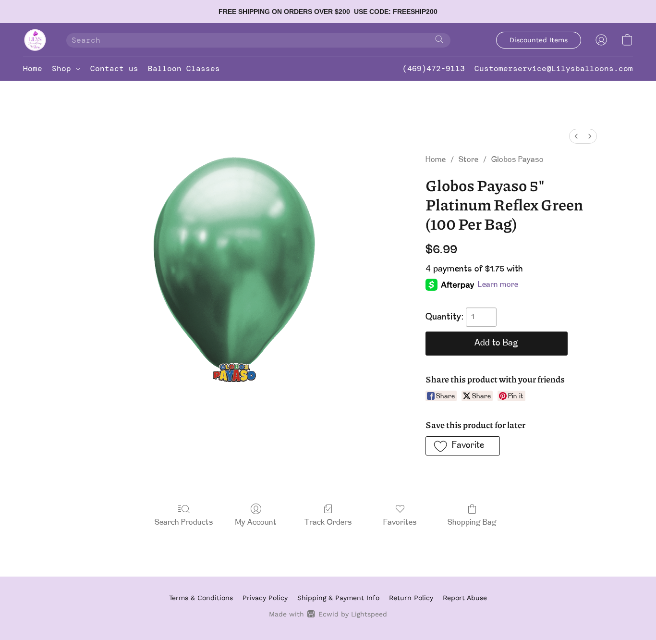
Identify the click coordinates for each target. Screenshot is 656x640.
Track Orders (328, 523)
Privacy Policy (265, 598)
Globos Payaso (517, 160)
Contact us (114, 68)
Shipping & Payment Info (338, 598)
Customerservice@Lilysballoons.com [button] (553, 68)
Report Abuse (465, 598)
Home (32, 68)
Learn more (498, 285)
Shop (64, 68)
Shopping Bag (472, 523)
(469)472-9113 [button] (433, 68)
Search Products (184, 523)
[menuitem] (576, 136)
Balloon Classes (184, 68)
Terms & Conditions (201, 598)
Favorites (400, 523)
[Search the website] (439, 39)
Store (468, 160)
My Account (256, 523)
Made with (328, 614)
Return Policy (411, 598)
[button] (35, 40)
